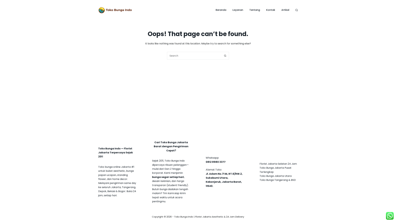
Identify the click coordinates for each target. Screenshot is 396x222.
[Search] (296, 10)
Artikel (285, 10)
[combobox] (194, 56)
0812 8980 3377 (216, 162)
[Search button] (225, 55)
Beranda (221, 10)
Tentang (254, 10)
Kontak (270, 10)
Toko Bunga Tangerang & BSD (278, 180)
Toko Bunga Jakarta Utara (276, 176)
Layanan (237, 10)
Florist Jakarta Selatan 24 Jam (278, 164)
